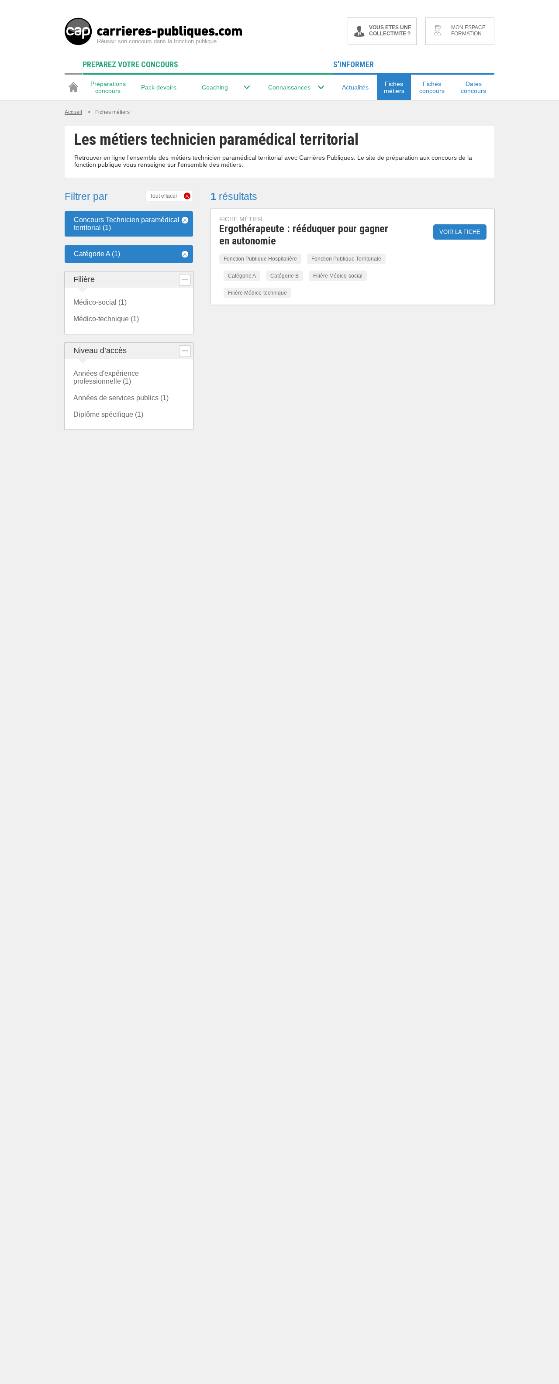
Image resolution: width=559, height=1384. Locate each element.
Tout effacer (163, 196)
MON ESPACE (468, 30)
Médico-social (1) (100, 302)
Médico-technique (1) (106, 319)
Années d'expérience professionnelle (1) (106, 377)
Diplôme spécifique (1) (108, 414)
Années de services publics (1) (121, 398)
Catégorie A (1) (97, 254)
